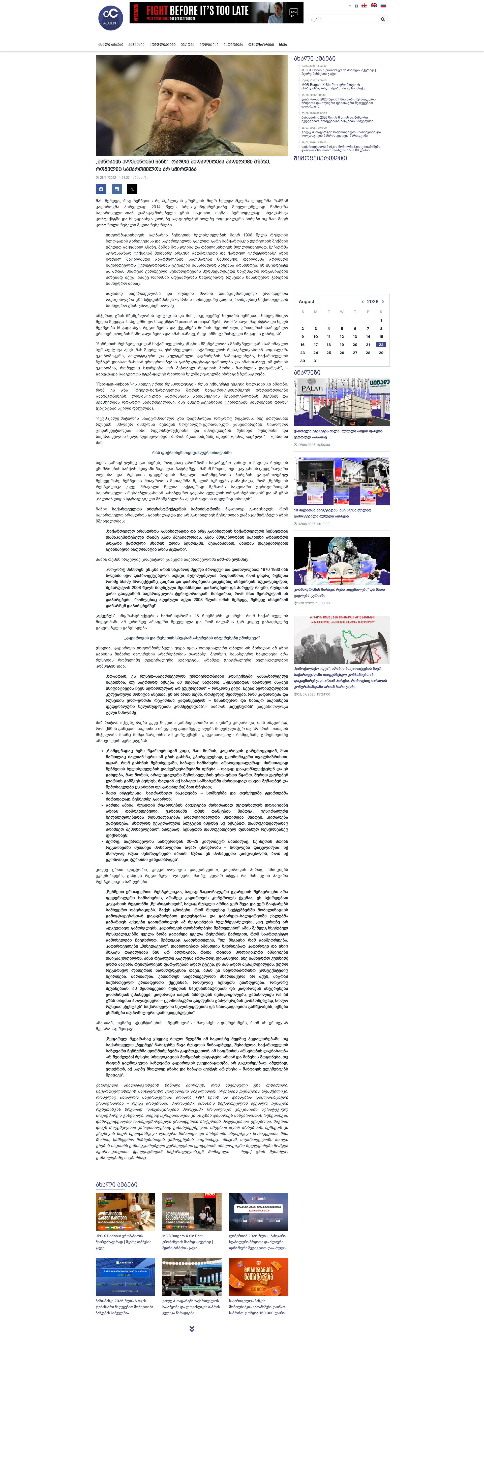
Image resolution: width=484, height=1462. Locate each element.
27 (355, 353)
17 (316, 344)
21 (368, 344)
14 (368, 336)
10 (316, 336)
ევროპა (187, 45)
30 (302, 361)
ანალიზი (140, 177)
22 (381, 344)
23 (302, 353)
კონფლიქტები (162, 45)
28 (368, 353)
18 (329, 344)
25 (328, 353)
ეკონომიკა (233, 45)
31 (316, 361)
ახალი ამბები (110, 45)
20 (355, 344)
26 (342, 353)
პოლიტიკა (209, 45)
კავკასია (136, 45)
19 (342, 344)
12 (342, 336)
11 (328, 336)
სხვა (283, 45)
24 (315, 353)
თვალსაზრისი (261, 45)
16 (302, 344)
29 (381, 353)
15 (381, 336)
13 (355, 336)
